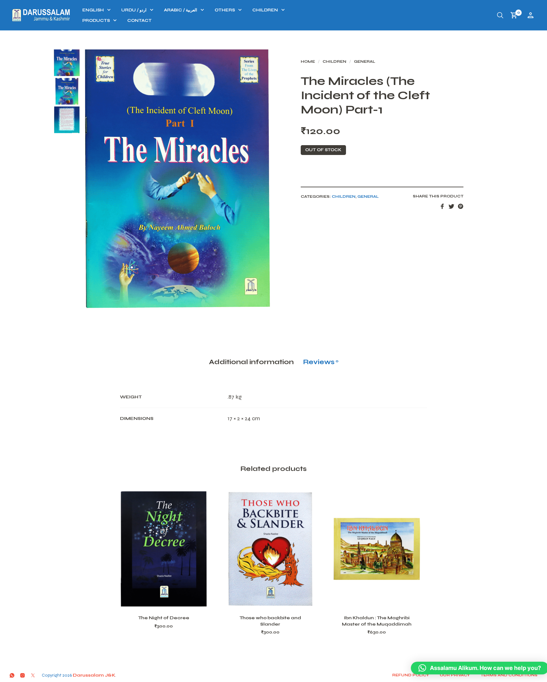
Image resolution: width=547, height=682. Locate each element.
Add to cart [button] (172, 600)
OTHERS (225, 10)
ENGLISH (93, 10)
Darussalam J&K (94, 675)
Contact (139, 20)
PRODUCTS (96, 20)
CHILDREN (265, 10)
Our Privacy (455, 675)
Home (308, 61)
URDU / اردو (134, 10)
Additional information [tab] (251, 362)
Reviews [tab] (320, 362)
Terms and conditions (509, 675)
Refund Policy (410, 675)
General (364, 61)
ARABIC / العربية (180, 10)
